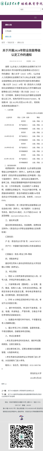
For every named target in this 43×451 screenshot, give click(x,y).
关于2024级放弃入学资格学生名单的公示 (21, 390)
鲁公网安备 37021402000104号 (27, 408)
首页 (3, 42)
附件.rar (4, 384)
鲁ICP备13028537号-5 (10, 408)
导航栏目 (11, 42)
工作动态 (8, 31)
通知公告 (8, 36)
